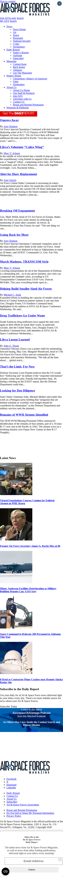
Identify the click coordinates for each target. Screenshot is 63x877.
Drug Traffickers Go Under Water (22, 315)
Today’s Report (21, 52)
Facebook (11, 779)
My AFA (4, 21)
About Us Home (21, 90)
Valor (15, 81)
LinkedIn (11, 787)
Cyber (16, 43)
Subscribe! (18, 58)
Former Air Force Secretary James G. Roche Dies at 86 (30, 546)
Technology (19, 46)
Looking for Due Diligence (17, 390)
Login (13, 18)
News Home (19, 29)
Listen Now (32, 730)
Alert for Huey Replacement (18, 174)
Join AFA (5, 18)
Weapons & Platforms (17, 107)
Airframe (17, 55)
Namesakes (19, 84)
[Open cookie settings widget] (5, 871)
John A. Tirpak (11, 345)
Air (14, 32)
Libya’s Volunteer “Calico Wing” (22, 147)
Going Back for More (14, 234)
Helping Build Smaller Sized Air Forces (26, 288)
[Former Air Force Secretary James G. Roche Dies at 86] (16, 539)
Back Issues (19, 67)
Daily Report (13, 49)
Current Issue (19, 64)
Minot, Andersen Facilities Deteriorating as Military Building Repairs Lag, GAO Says (28, 590)
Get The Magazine (22, 72)
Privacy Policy (13, 816)
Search (20, 18)
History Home (13, 75)
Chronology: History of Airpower (30, 78)
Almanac (17, 70)
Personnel (18, 38)
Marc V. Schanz (12, 153)
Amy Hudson (10, 126)
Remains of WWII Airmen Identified (24, 414)
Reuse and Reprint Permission (28, 104)
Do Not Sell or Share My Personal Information (30, 813)
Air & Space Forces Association (22, 804)
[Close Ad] (60, 859)
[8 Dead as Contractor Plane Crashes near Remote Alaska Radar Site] (16, 673)
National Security (22, 41)
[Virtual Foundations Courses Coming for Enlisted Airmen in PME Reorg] (16, 494)
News (9, 26)
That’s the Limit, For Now (17, 366)
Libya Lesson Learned (15, 339)
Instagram (11, 784)
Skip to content (7, 1)
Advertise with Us (22, 99)
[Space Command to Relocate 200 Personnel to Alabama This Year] (16, 627)
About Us (11, 87)
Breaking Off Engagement (17, 210)
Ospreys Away (9, 120)
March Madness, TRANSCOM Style (24, 261)
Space (16, 35)
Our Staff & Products (24, 93)
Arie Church (10, 180)
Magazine (11, 61)
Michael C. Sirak (12, 294)
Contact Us (18, 101)
